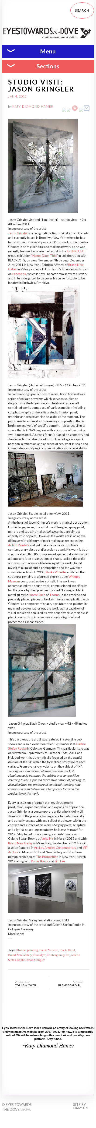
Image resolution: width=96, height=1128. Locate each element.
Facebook (19, 274)
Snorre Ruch (36, 595)
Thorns (54, 595)
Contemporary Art (58, 955)
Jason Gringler (18, 233)
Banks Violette (56, 572)
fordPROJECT (76, 251)
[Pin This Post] (75, 111)
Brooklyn (39, 955)
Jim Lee (60, 861)
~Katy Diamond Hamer (48, 1046)
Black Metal (67, 950)
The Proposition (47, 857)
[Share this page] (86, 111)
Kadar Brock (39, 861)
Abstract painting (27, 950)
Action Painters (18, 545)
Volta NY (47, 838)
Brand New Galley (20, 843)
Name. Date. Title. (44, 255)
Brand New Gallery (20, 955)
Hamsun (80, 1108)
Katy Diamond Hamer (32, 106)
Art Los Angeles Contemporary (55, 848)
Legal (25, 1109)
